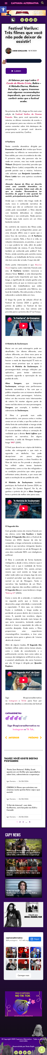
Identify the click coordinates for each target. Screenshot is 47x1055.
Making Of (10, 593)
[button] (3, 9)
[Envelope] (29, 1052)
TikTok (23, 701)
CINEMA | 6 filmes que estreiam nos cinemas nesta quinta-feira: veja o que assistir (23, 790)
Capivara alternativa (25, 3)
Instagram (13, 701)
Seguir (36, 939)
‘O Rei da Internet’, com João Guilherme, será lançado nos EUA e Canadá (22, 807)
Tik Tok (29, 729)
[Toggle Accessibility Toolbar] (41, 1049)
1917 (13, 443)
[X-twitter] (26, 20)
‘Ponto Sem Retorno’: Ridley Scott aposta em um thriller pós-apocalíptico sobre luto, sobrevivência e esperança (23, 772)
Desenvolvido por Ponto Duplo (23, 1046)
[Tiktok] (31, 20)
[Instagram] (22, 20)
